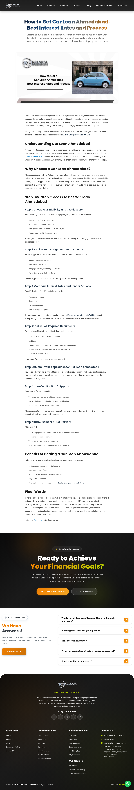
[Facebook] (54, 717)
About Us (51, 5)
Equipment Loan (75, 747)
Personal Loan (43, 735)
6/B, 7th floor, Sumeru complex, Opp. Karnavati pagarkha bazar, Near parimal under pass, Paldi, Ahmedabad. (115, 752)
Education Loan (44, 751)
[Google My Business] (73, 717)
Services (76, 5)
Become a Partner (104, 5)
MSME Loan (73, 739)
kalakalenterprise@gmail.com (115, 743)
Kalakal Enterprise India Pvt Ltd (25, 784)
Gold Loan (41, 747)
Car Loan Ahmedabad (33, 156)
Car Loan (41, 743)
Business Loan (74, 735)
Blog (89, 5)
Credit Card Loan (44, 759)
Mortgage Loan (75, 743)
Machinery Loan (75, 751)
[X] (60, 717)
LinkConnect (123, 785)
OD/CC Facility (74, 755)
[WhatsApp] (67, 717)
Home (39, 5)
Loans (62, 5)
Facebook (38, 520)
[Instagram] (80, 717)
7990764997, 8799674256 (114, 735)
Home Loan (42, 739)
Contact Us (122, 5)
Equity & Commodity (77, 770)
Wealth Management (77, 773)
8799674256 (109, 739)
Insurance (73, 766)
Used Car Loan (43, 755)
